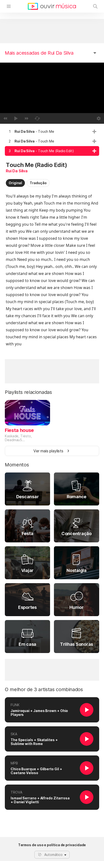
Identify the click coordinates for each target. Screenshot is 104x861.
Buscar (95, 6)
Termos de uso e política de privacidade (52, 845)
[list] (52, 141)
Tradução (38, 183)
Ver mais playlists (48, 450)
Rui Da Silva (17, 170)
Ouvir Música (52, 6)
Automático (53, 855)
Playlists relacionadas (28, 392)
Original (15, 183)
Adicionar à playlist (94, 131)
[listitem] (52, 131)
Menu (9, 6)
